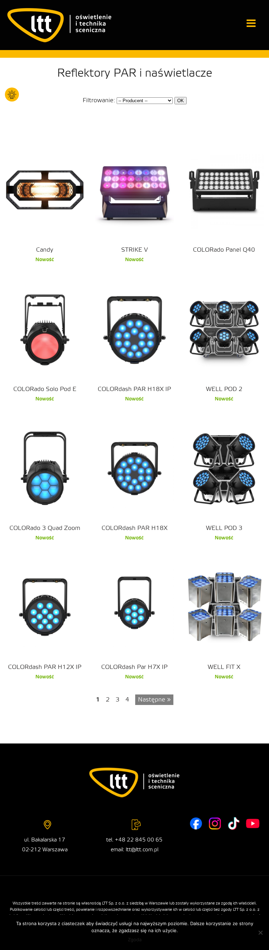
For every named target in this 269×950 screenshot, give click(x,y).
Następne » (154, 700)
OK (180, 100)
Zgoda (135, 939)
